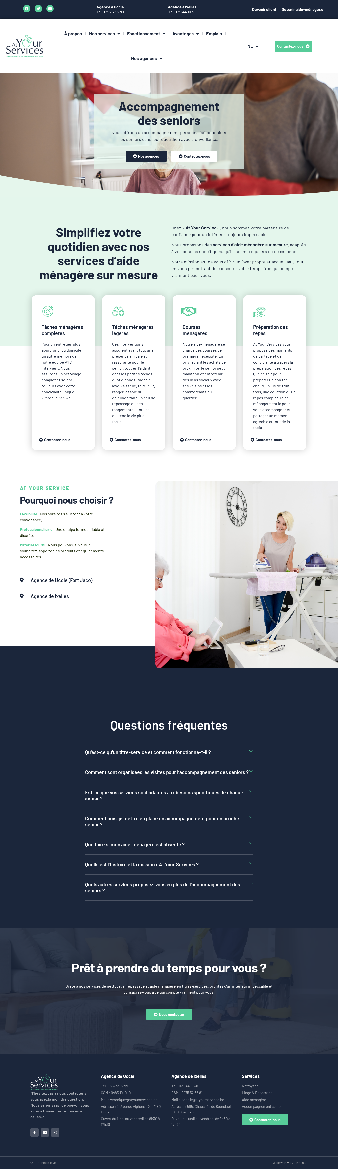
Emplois (214, 33)
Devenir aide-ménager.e (302, 9)
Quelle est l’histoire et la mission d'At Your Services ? (142, 864)
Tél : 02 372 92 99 (110, 12)
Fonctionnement (143, 33)
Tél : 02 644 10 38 (182, 12)
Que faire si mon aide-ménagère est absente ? (135, 844)
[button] (169, 752)
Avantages (183, 33)
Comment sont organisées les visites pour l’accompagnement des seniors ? (167, 772)
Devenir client (264, 9)
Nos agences (144, 58)
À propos (73, 33)
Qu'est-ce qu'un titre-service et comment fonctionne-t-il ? (148, 752)
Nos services (102, 33)
